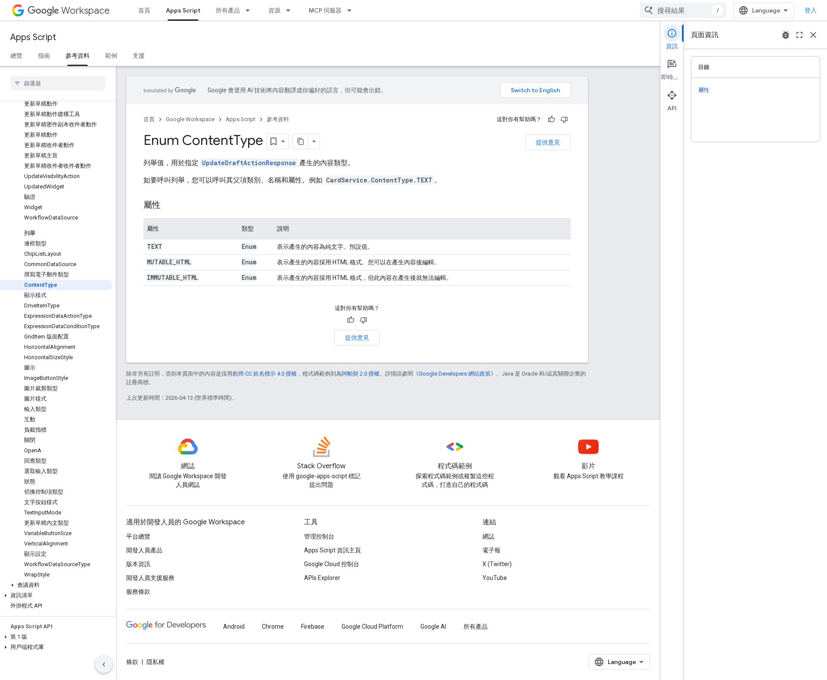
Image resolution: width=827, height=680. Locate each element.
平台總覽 (138, 536)
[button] (56, 585)
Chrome (273, 626)
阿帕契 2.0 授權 (360, 373)
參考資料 (77, 56)
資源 (274, 10)
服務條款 (138, 591)
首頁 (144, 10)
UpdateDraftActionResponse (249, 163)
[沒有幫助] (564, 119)
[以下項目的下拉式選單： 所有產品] (250, 10)
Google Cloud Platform (372, 626)
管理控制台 (319, 536)
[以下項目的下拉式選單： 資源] (290, 10)
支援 (139, 56)
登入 (811, 10)
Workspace (85, 10)
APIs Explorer (322, 577)
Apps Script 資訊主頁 (332, 550)
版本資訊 (138, 564)
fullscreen (799, 35)
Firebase (312, 626)
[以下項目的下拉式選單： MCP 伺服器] (352, 10)
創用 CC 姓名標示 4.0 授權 (265, 373)
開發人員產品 (144, 550)
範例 (111, 56)
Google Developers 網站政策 (455, 373)
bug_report (785, 35)
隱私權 (155, 661)
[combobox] (683, 10)
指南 (44, 56)
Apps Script (183, 10)
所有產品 (228, 10)
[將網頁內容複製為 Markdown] (300, 141)
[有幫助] (551, 119)
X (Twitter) (497, 564)
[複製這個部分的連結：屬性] (169, 206)
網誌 (488, 536)
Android (234, 626)
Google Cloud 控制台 (331, 564)
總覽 (16, 56)
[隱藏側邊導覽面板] (103, 664)
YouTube (494, 577)
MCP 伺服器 (325, 10)
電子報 (491, 550)
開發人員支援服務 (150, 577)
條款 (132, 661)
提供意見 (548, 142)
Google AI (433, 626)
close (813, 35)
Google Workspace (190, 119)
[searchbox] (58, 83)
